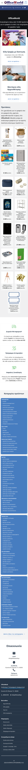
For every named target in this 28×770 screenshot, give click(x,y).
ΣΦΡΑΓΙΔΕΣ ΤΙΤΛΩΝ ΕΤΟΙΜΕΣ (9, 493)
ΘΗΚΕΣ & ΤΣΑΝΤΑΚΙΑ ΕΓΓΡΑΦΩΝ (10, 413)
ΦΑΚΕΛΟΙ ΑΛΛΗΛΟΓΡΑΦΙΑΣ (9, 477)
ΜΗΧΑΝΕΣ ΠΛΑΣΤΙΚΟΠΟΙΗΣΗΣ (9, 510)
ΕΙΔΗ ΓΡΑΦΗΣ (5, 426)
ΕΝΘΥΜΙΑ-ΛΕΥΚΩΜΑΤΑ (8, 546)
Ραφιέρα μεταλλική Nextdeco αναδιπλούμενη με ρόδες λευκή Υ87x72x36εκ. (21, 214)
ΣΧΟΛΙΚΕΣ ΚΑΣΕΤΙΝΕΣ (7, 544)
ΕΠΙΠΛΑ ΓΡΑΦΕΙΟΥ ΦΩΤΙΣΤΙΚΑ (9, 614)
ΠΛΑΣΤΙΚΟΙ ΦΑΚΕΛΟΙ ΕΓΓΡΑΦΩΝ (10, 411)
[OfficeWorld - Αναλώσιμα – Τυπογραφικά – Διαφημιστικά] (13, 3)
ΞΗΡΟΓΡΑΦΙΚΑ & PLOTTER (8, 465)
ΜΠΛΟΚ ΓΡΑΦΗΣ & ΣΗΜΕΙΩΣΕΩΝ (10, 461)
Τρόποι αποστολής (7, 725)
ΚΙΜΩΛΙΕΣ (5, 520)
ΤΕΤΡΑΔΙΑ (5, 469)
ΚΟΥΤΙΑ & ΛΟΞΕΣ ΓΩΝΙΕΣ (8, 409)
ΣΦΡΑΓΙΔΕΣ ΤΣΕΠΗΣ (7, 489)
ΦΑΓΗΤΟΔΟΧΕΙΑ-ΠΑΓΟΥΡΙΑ (8, 524)
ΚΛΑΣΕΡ (4, 401)
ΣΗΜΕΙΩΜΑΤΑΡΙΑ (6, 540)
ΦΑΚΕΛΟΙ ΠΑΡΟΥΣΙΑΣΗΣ (8, 419)
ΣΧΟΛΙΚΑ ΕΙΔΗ (5, 516)
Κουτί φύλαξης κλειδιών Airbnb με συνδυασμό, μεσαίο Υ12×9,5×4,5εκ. (21, 238)
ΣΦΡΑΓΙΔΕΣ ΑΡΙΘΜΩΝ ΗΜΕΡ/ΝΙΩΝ (10, 491)
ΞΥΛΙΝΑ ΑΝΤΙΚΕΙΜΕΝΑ (7, 593)
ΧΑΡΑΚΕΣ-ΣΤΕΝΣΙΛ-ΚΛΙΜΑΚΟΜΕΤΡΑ (10, 570)
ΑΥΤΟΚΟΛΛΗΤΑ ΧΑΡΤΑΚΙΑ (8, 483)
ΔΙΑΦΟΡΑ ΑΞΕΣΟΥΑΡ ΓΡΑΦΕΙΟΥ (9, 610)
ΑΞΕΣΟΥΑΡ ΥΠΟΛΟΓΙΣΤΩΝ (8, 621)
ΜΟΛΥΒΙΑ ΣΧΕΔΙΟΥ (7, 561)
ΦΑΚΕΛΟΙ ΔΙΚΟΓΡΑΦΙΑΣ (8, 415)
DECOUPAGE (5, 587)
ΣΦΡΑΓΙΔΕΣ (5, 485)
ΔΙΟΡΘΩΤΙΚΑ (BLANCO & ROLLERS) (10, 447)
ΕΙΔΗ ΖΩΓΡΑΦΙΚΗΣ (6, 551)
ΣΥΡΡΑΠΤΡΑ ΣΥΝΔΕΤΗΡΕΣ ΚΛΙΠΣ (10, 443)
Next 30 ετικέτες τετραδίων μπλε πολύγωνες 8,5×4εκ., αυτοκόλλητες (14, 307)
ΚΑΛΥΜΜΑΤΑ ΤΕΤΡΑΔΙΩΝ (8, 518)
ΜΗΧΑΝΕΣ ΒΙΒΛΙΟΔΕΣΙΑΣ (8, 508)
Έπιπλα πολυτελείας (8, 740)
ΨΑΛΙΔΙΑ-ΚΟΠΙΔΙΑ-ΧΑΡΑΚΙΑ (8, 445)
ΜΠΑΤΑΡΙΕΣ (5, 623)
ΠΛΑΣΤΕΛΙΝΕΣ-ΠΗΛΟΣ (7, 585)
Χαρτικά (5, 710)
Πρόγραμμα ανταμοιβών (9, 731)
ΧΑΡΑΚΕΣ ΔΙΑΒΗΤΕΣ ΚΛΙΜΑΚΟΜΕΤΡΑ (11, 534)
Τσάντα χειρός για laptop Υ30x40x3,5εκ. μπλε (7, 192)
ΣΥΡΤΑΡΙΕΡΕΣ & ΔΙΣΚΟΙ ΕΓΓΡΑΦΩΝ (10, 606)
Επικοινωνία (6, 722)
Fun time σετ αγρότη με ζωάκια (7, 164)
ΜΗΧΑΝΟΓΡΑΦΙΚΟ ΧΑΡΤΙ (8, 467)
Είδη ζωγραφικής (7, 713)
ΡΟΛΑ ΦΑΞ (5, 481)
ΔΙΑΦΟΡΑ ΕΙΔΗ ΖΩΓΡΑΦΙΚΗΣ (9, 555)
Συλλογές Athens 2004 (8, 749)
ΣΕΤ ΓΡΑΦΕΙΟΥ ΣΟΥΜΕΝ (8, 608)
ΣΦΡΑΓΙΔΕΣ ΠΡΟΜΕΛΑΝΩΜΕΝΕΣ (10, 487)
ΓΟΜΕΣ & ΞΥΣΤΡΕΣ (7, 434)
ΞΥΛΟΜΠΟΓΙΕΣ (6, 583)
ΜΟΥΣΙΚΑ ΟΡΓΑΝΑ (7, 522)
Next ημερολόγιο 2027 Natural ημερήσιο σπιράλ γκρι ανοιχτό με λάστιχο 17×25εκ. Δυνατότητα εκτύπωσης (20, 167)
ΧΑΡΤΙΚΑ (4, 457)
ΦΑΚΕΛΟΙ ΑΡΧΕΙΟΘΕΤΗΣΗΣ (8, 403)
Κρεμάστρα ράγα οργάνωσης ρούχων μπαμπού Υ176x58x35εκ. (7, 142)
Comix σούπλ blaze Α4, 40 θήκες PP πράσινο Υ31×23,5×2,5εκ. (20, 264)
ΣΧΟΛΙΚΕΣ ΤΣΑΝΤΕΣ (7, 542)
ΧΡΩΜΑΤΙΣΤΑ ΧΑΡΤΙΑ (7, 473)
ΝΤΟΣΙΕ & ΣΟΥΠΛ (6, 405)
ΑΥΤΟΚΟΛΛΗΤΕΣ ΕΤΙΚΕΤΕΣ (8, 475)
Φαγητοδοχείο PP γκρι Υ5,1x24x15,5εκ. (7, 262)
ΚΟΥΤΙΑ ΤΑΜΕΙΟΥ (6, 612)
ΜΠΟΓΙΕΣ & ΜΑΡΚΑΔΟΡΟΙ (8, 530)
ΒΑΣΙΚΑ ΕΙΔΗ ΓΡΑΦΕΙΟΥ (7, 439)
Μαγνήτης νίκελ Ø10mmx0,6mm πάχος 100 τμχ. (21, 192)
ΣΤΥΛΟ (4, 428)
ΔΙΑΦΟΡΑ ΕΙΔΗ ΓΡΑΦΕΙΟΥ (8, 451)
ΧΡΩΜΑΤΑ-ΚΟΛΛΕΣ (7, 602)
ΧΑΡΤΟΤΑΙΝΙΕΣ (6, 459)
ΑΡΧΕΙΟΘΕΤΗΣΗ (5, 399)
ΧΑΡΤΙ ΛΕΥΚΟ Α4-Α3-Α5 (8, 463)
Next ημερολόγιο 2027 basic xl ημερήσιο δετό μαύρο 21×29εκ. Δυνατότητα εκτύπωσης (7, 240)
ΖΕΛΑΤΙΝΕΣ (5, 421)
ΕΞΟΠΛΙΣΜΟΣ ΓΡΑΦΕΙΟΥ (7, 604)
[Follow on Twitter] (25, 7)
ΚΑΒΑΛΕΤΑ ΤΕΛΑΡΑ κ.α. (8, 557)
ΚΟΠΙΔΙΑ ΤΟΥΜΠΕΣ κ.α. (8, 559)
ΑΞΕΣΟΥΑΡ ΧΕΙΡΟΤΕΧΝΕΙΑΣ (9, 579)
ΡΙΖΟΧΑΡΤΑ (5, 596)
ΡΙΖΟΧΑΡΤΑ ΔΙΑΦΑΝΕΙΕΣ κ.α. (9, 567)
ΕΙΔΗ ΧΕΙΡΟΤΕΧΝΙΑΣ (6, 577)
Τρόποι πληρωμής (7, 728)
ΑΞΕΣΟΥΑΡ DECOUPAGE (8, 591)
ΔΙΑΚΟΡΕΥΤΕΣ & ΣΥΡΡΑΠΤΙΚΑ (9, 441)
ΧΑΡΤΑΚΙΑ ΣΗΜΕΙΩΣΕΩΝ (8, 471)
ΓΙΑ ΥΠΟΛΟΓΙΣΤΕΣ (5, 617)
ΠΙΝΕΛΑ (4, 565)
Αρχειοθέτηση (6, 703)
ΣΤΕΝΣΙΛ (4, 598)
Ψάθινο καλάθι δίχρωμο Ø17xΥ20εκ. (20, 141)
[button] (2, 3)
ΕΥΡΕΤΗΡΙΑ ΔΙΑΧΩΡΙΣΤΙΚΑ (8, 407)
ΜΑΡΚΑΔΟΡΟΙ (6, 432)
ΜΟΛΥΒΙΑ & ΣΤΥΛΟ (6, 528)
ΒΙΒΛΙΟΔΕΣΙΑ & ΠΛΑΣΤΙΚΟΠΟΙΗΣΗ (9, 498)
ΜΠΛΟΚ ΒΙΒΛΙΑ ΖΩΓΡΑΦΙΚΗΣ (9, 563)
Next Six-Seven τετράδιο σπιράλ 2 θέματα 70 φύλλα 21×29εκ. (7, 214)
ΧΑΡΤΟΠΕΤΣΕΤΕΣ (6, 600)
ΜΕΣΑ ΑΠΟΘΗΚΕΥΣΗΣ (7, 619)
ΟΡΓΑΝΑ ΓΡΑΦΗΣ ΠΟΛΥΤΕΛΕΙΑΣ (10, 436)
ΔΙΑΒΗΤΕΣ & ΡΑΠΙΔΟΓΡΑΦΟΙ (9, 553)
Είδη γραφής (6, 707)
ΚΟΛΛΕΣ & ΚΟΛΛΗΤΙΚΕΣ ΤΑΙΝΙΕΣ (10, 449)
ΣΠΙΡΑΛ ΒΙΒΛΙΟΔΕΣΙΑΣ (7, 500)
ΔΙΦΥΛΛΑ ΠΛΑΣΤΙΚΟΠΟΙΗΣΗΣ (9, 504)
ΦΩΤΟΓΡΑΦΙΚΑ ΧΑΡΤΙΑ (8, 479)
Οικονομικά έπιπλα (8, 743)
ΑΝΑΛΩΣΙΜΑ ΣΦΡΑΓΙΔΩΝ (8, 495)
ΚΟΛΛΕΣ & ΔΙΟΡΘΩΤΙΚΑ (8, 538)
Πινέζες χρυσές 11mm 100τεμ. (21, 285)
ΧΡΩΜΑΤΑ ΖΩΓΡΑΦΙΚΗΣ (8, 572)
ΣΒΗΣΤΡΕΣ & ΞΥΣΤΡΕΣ (7, 532)
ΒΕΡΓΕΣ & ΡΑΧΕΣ (6, 502)
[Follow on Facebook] (23, 7)
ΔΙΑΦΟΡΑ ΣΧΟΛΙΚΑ (7, 549)
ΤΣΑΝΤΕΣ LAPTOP (6, 625)
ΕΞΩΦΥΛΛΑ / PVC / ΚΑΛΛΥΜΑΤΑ (10, 506)
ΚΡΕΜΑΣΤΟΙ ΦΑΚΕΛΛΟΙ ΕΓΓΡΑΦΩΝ (10, 423)
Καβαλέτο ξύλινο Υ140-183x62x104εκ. (7, 285)
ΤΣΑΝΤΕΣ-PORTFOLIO (7, 417)
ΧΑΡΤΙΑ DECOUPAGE (7, 589)
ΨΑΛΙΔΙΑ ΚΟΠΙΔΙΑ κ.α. (7, 536)
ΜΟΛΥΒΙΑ (5, 430)
